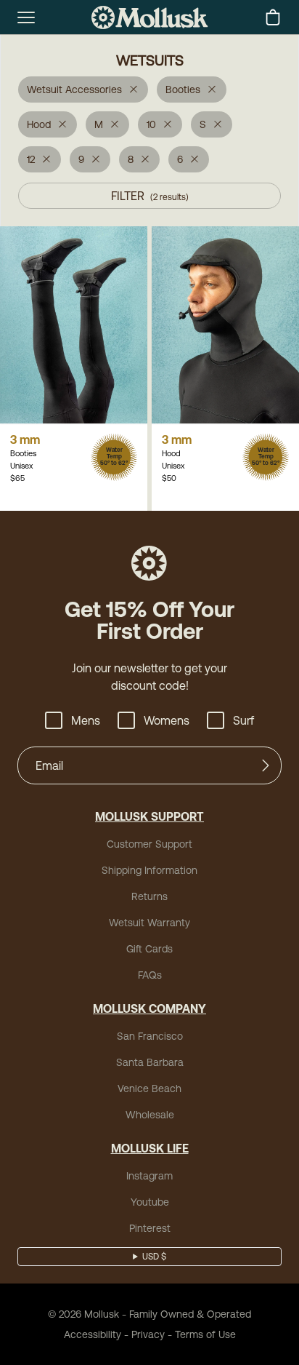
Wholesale (150, 1115)
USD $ (154, 1256)
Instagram (149, 1176)
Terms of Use (205, 1334)
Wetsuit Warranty (149, 922)
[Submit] (265, 765)
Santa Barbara (150, 1062)
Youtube (150, 1202)
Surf (243, 720)
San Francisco (150, 1036)
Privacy (148, 1334)
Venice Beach (149, 1088)
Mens (85, 720)
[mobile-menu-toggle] (26, 17)
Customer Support (149, 844)
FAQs (150, 975)
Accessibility (92, 1334)
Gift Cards (149, 949)
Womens (166, 720)
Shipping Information (149, 870)
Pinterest (150, 1228)
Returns (149, 896)
